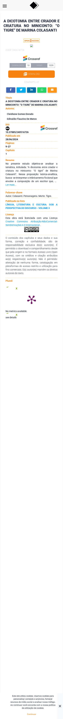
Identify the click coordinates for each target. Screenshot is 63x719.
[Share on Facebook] (10, 90)
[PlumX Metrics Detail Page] (32, 299)
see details (11, 317)
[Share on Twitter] (21, 90)
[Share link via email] (52, 90)
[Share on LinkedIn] (31, 90)
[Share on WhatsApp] (41, 90)
